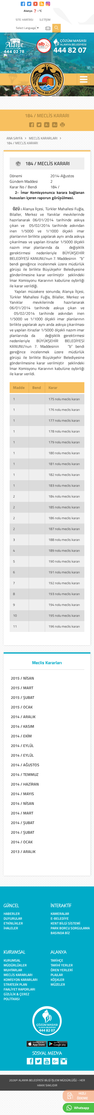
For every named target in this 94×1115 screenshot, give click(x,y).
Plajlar (57, 974)
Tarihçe (57, 960)
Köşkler (57, 979)
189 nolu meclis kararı (64, 550)
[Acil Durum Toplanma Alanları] (27, 56)
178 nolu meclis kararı (64, 431)
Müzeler (58, 984)
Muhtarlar (13, 969)
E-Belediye (60, 918)
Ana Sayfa (14, 138)
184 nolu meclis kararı (64, 496)
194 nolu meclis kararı (64, 604)
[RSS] (42, 3)
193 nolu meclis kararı (64, 593)
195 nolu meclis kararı (64, 615)
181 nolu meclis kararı (64, 463)
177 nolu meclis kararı (64, 420)
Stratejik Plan (15, 984)
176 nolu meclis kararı (64, 409)
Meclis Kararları (43, 138)
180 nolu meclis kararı (64, 452)
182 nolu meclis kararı (64, 474)
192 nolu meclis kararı (64, 582)
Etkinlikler (13, 923)
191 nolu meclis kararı (64, 572)
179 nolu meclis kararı (64, 442)
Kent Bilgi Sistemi (65, 923)
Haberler (12, 913)
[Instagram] (48, 3)
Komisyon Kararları (21, 979)
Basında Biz (60, 932)
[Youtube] (35, 3)
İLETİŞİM (45, 19)
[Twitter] (29, 3)
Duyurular (13, 918)
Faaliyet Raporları (19, 989)
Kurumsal (12, 960)
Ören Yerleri (62, 969)
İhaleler (11, 928)
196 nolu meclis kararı (64, 626)
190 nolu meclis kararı (64, 561)
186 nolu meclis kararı (64, 517)
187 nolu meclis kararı (64, 528)
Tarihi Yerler (62, 965)
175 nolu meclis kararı (64, 398)
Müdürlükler (15, 965)
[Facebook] (23, 3)
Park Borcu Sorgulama (70, 928)
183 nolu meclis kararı (64, 485)
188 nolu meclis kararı (64, 539)
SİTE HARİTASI (24, 19)
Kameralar (60, 913)
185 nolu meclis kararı (64, 507)
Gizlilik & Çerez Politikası (16, 996)
